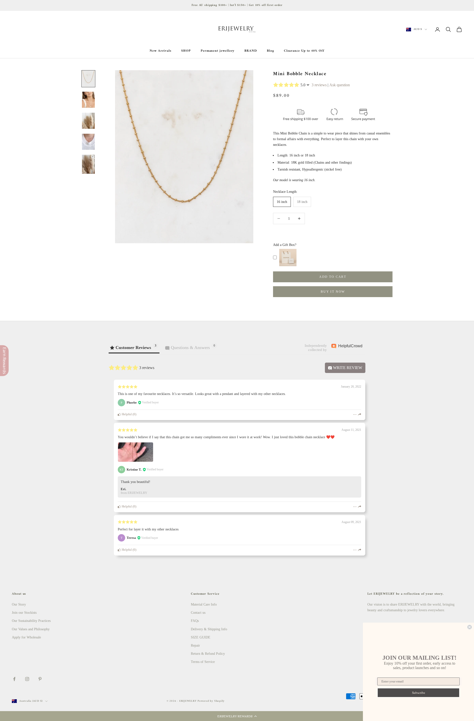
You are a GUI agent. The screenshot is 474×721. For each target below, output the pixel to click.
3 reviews (319, 85)
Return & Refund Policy (208, 653)
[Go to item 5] (88, 164)
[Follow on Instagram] (27, 679)
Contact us (198, 612)
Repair (195, 645)
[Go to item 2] (88, 99)
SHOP (186, 51)
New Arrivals (160, 51)
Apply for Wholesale (26, 637)
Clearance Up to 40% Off (304, 51)
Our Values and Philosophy (31, 629)
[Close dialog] (469, 627)
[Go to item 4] (88, 141)
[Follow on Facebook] (14, 679)
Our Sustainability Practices (31, 621)
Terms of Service (203, 662)
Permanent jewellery (218, 51)
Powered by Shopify (211, 701)
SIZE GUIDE (200, 637)
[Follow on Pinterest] (40, 679)
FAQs (195, 621)
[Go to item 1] (88, 78)
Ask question (339, 85)
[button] (237, 716)
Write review (347, 368)
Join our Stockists (24, 612)
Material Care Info (204, 604)
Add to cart (332, 277)
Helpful (126, 414)
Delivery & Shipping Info (209, 629)
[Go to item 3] (88, 120)
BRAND (250, 51)
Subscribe (418, 692)
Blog (270, 51)
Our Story (19, 604)
